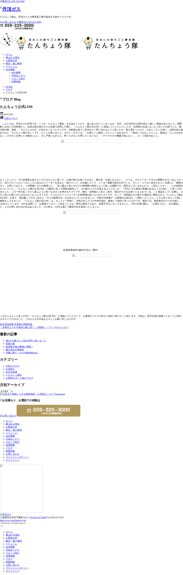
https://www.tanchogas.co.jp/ (13, 520)
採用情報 (16, 81)
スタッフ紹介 (18, 78)
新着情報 (10, 451)
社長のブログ (11, 118)
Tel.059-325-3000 (38, 517)
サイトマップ (12, 460)
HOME (9, 87)
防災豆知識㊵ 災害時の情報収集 (16, 324)
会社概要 (10, 69)
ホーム (9, 54)
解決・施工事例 (14, 63)
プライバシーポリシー (17, 457)
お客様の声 (11, 60)
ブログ (9, 89)
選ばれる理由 (12, 57)
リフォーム (11, 66)
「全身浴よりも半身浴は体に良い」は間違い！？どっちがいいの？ (34, 327)
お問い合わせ (12, 454)
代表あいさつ (18, 75)
